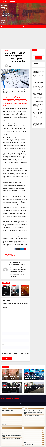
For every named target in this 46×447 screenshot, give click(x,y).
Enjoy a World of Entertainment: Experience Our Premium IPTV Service (15, 104)
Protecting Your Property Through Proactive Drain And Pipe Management (38, 88)
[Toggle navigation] (24, 26)
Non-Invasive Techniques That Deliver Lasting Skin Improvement (38, 71)
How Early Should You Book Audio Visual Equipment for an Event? (38, 77)
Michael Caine (13, 64)
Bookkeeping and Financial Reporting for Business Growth (38, 117)
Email (3, 337)
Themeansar (32, 403)
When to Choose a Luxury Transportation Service (38, 82)
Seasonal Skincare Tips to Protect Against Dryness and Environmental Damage (32, 422)
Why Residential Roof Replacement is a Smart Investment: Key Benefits (11, 436)
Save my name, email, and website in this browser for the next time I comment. (15, 354)
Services (6, 50)
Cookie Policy (4, 424)
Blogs (26, 373)
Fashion (4, 373)
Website (3, 344)
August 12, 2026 (7, 378)
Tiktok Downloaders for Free (28, 444)
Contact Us (4, 418)
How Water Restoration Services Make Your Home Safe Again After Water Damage (11, 439)
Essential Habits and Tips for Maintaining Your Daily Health (38, 105)
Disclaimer (3, 422)
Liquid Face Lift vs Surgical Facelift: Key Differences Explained (37, 93)
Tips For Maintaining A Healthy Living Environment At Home (11, 441)
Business (25, 438)
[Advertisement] (23, 37)
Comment (4, 307)
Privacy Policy (4, 420)
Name (3, 330)
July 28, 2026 (28, 378)
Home (25, 436)
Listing (25, 432)
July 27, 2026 (6, 390)
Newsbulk (27, 403)
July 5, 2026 (28, 390)
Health (25, 440)
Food (25, 442)
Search (34, 50)
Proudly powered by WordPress (16, 403)
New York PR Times (10, 399)
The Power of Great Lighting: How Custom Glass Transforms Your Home (12, 433)
